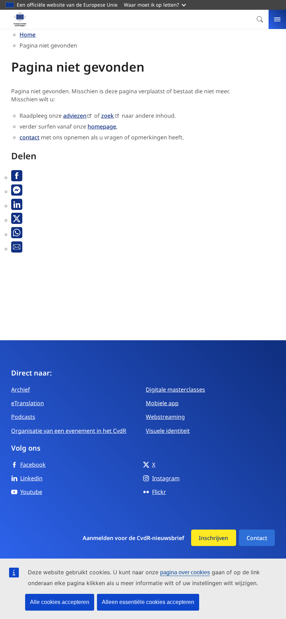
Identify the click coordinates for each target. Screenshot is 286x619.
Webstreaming (165, 417)
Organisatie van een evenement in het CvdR (68, 431)
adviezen (74, 115)
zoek (107, 115)
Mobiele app (162, 403)
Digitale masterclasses (175, 389)
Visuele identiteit (168, 431)
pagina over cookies (185, 572)
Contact (257, 538)
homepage (102, 126)
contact (29, 137)
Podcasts (23, 417)
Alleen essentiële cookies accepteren (148, 602)
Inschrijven (213, 538)
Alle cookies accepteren (59, 602)
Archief (20, 389)
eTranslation (27, 403)
